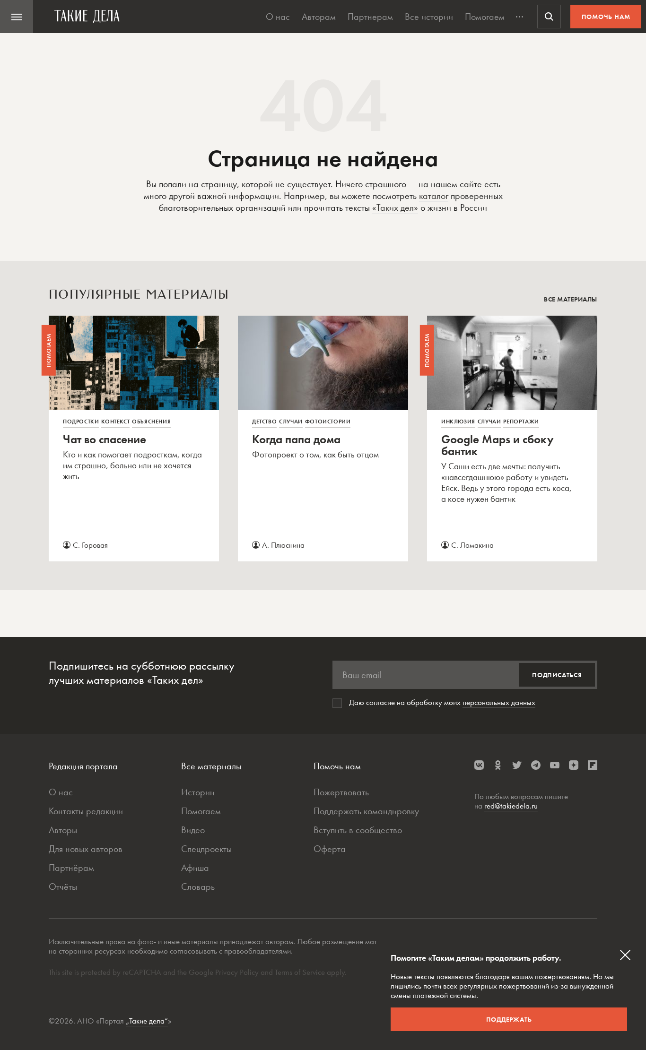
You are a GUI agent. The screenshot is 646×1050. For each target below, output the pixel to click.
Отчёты (63, 886)
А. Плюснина (283, 545)
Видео (193, 830)
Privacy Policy (238, 972)
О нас (278, 16)
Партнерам (370, 16)
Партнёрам (71, 867)
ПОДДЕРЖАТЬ (509, 1019)
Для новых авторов (85, 849)
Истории (198, 792)
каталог (433, 195)
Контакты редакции (86, 811)
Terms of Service (300, 972)
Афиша (195, 867)
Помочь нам (606, 16)
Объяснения (151, 421)
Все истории (429, 16)
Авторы (63, 830)
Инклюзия (458, 421)
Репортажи (521, 421)
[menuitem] (16, 16)
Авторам (319, 16)
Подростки (81, 421)
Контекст (115, 421)
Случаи (291, 421)
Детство (264, 421)
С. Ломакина (472, 545)
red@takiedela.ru (511, 805)
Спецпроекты (206, 849)
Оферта (330, 849)
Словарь (198, 886)
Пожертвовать (341, 792)
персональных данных (499, 702)
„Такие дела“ (147, 1021)
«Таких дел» (395, 207)
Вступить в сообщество (358, 830)
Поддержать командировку (366, 811)
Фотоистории (328, 421)
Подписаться (557, 675)
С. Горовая (90, 545)
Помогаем (485, 16)
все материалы (570, 299)
